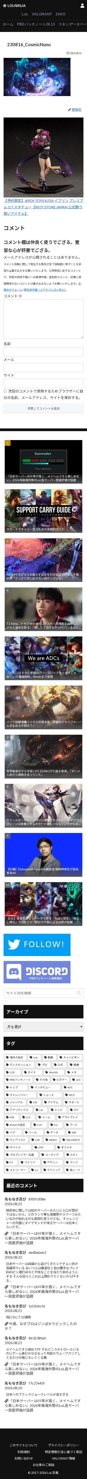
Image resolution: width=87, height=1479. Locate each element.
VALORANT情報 (63, 1458)
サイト (9, 375)
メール (9, 359)
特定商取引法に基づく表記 (63, 1452)
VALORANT (42, 14)
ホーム (8, 24)
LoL (25, 14)
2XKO (60, 14)
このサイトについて (24, 1445)
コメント (13, 296)
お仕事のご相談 (43, 1465)
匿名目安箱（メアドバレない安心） (45, 290)
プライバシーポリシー (63, 1445)
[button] (79, 993)
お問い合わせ (23, 1458)
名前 (7, 344)
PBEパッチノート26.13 (36, 24)
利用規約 (23, 1452)
